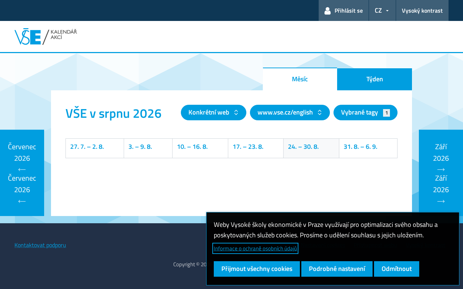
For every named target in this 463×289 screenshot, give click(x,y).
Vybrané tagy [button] (364, 112)
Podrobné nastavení (337, 268)
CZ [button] (378, 10)
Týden (374, 79)
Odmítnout (397, 268)
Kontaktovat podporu (40, 245)
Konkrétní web (209, 112)
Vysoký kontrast (422, 10)
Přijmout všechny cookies (256, 268)
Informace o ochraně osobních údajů (255, 248)
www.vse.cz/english (286, 112)
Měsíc (300, 79)
